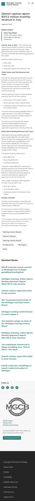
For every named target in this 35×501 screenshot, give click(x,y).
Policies (6, 472)
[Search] (29, 3)
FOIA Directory (9, 492)
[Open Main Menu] (32, 3)
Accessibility (8, 477)
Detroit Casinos (9, 236)
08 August (22, 245)
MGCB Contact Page (10, 425)
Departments (8, 497)
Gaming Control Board (12, 232)
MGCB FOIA (7, 423)
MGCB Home (8, 421)
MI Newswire (8, 245)
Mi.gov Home (8, 467)
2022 (5, 249)
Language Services (10, 487)
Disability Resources (11, 482)
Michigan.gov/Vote (12, 438)
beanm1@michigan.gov (12, 37)
